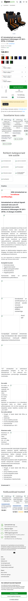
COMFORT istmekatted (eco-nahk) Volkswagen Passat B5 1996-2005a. (18, 508)
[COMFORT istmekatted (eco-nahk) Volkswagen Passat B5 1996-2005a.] (18, 499)
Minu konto (4, 572)
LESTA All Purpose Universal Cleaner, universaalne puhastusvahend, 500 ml (18, 133)
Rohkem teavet (10, 589)
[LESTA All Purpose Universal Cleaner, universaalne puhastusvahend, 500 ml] (18, 123)
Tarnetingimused (5, 563)
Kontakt (3, 559)
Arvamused (5, 485)
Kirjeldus (4, 186)
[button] (20, 2)
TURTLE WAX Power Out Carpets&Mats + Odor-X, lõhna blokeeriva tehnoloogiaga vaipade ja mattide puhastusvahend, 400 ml (6, 138)
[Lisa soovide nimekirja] (10, 120)
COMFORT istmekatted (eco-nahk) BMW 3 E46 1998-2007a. (6, 507)
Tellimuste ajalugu (6, 574)
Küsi (24, 111)
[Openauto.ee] (10, 2)
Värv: (3, 55)
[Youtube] (14, 552)
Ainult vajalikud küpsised (14, 596)
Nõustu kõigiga (14, 593)
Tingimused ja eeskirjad (7, 567)
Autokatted (6, 5)
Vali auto (5, 104)
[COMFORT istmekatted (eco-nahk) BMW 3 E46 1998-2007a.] (6, 498)
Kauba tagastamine (6, 565)
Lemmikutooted (5, 576)
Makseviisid (4, 561)
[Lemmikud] (23, 2)
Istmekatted (12, 5)
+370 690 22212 (23, 109)
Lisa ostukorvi (19, 87)
